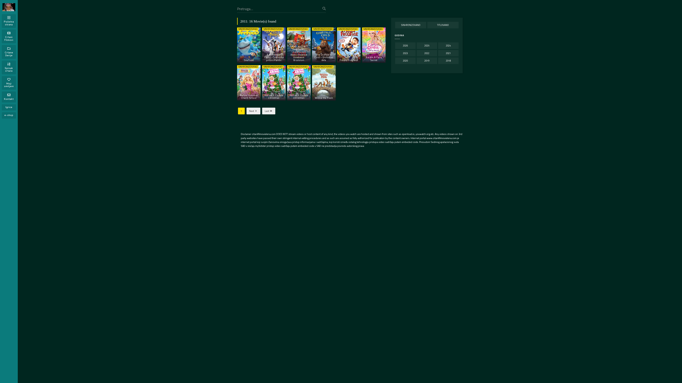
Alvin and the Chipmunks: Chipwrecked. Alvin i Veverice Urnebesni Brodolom (299, 53)
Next (252, 111)
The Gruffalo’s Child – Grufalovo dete (323, 57)
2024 (448, 45)
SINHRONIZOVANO (410, 25)
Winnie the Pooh (324, 98)
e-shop (8, 115)
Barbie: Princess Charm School (249, 96)
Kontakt (9, 99)
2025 (426, 45)
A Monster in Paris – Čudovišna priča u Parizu (274, 57)
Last (267, 111)
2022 (426, 53)
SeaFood (249, 60)
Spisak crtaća (9, 70)
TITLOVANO (443, 25)
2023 (405, 53)
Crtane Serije (9, 54)
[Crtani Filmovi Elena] (9, 7)
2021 (448, 53)
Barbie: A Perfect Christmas (274, 96)
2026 (405, 45)
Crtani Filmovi (8, 39)
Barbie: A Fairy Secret (374, 58)
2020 (405, 60)
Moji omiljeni (9, 85)
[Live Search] (324, 8)
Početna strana (9, 23)
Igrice (9, 107)
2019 (426, 60)
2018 (448, 60)
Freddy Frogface (349, 60)
